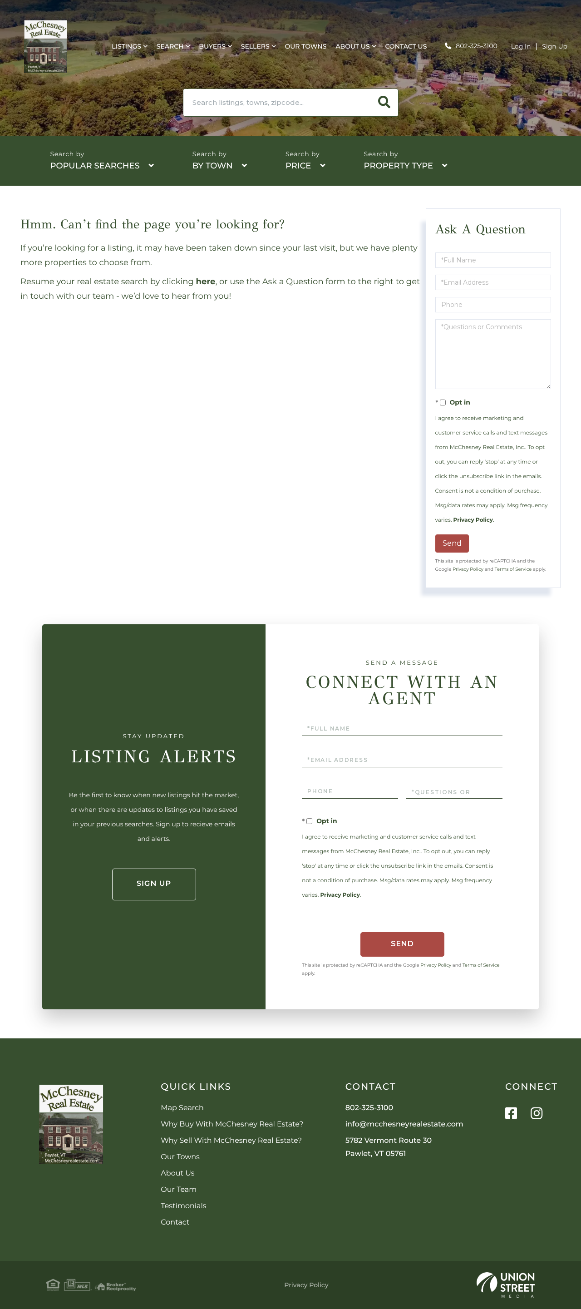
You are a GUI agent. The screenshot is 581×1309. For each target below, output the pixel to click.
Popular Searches (94, 166)
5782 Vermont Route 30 (388, 1147)
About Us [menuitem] (352, 46)
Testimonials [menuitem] (183, 1206)
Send (452, 543)
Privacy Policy (473, 520)
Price (298, 166)
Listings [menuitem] (126, 46)
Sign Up (554, 46)
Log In (521, 46)
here (206, 281)
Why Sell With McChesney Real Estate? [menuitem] (231, 1140)
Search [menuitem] (170, 46)
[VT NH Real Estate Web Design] (506, 1285)
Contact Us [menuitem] (406, 46)
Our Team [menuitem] (179, 1190)
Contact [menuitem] (175, 1222)
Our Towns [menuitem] (305, 46)
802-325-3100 (476, 46)
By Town (212, 166)
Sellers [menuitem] (255, 46)
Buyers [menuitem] (212, 46)
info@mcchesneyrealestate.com (404, 1124)
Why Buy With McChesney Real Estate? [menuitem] (232, 1124)
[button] (384, 102)
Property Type (398, 166)
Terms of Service (513, 569)
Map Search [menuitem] (182, 1108)
